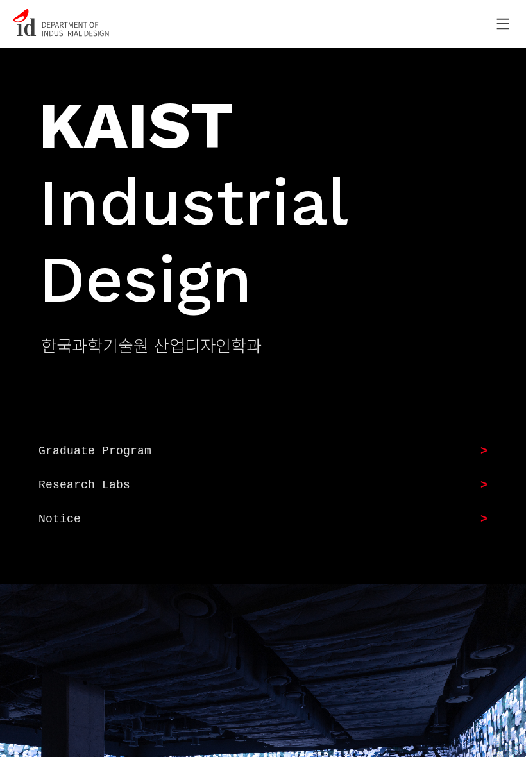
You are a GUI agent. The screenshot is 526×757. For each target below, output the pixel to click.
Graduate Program (94, 451)
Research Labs (84, 485)
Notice (59, 519)
